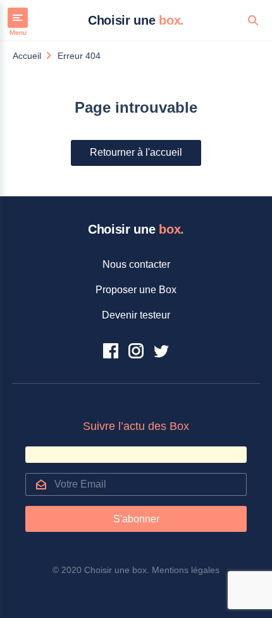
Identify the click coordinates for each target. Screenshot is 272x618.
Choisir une (136, 20)
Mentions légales (185, 570)
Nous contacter (136, 264)
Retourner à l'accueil (136, 152)
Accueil (27, 56)
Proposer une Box (136, 289)
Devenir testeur (136, 315)
